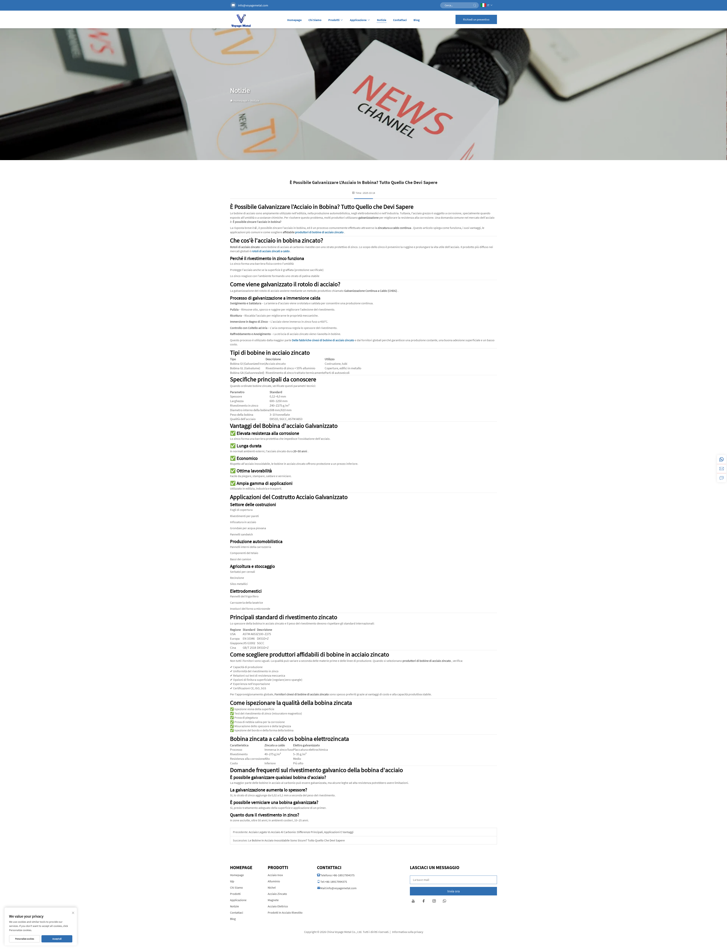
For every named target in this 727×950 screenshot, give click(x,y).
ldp (232, 881)
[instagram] (434, 901)
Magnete (273, 900)
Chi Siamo (314, 20)
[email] (721, 468)
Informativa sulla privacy (407, 932)
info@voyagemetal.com (253, 5)
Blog (416, 20)
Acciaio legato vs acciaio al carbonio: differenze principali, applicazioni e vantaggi (300, 832)
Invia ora (453, 891)
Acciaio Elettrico (278, 906)
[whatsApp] (721, 459)
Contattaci (400, 20)
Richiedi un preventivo (476, 19)
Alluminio (274, 881)
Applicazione (358, 20)
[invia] (474, 5)
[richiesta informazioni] (721, 477)
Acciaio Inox (275, 875)
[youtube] (413, 901)
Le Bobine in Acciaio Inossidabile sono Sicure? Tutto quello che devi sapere (296, 840)
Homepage (294, 20)
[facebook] (423, 901)
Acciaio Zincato (277, 894)
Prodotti (333, 20)
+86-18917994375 (343, 875)
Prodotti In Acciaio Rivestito (285, 912)
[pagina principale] (241, 20)
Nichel (272, 887)
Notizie (381, 20)
